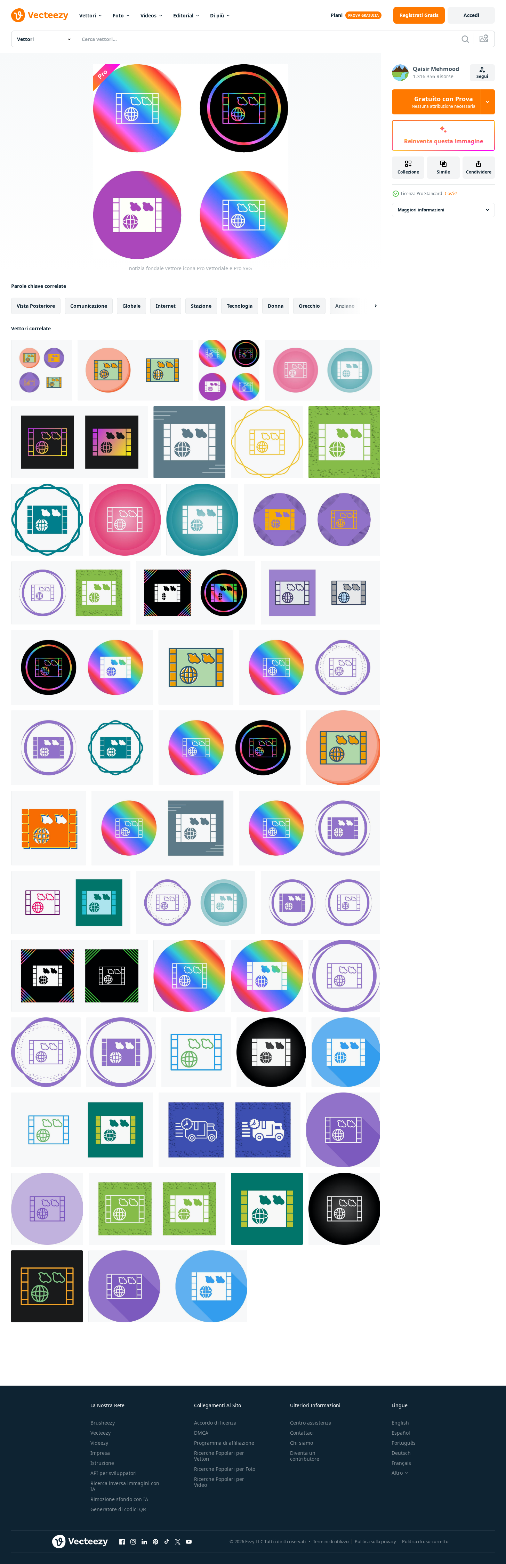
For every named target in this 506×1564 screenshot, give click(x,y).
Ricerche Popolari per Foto (224, 1469)
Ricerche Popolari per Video (219, 1482)
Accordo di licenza (215, 1422)
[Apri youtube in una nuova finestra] (189, 1541)
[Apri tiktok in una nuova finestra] (166, 1541)
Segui (482, 76)
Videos (148, 15)
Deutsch (401, 1453)
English (400, 1422)
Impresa (100, 1453)
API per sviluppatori (113, 1473)
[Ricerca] (465, 39)
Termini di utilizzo (331, 1541)
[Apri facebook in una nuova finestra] (122, 1541)
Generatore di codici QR (118, 1509)
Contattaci (302, 1432)
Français (401, 1463)
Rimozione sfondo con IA (119, 1499)
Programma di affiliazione (224, 1443)
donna (275, 306)
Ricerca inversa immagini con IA (124, 1486)
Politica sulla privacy (375, 1541)
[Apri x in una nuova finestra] (177, 1541)
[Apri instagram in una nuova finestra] (133, 1541)
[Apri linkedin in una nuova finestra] (144, 1541)
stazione (201, 306)
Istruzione (102, 1463)
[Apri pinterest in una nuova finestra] (155, 1541)
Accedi (471, 15)
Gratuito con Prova (443, 102)
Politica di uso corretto (425, 1541)
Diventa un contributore (304, 1456)
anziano (345, 306)
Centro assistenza (310, 1422)
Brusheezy (102, 1422)
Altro (397, 1473)
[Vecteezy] (39, 15)
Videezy (99, 1443)
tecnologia (239, 306)
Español (401, 1432)
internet (166, 306)
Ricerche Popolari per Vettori (219, 1456)
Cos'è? (451, 193)
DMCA (201, 1432)
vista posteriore (36, 306)
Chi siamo (301, 1443)
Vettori (87, 15)
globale (131, 306)
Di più (217, 15)
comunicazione (88, 306)
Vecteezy (100, 1432)
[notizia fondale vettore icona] (41, 370)
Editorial (183, 15)
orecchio (309, 306)
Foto (118, 15)
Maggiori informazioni (421, 210)
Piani (337, 15)
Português (404, 1443)
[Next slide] (370, 306)
